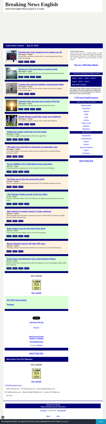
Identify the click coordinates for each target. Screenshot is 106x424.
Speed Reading (86, 135)
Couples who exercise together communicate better (41, 85)
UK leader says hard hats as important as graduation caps (32, 147)
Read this (65, 421)
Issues (86, 117)
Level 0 (21, 76)
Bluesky (40, 345)
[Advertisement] (53, 27)
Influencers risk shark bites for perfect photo (38, 69)
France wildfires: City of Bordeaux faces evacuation (29, 164)
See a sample (36, 293)
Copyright (43, 410)
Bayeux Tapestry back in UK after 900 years (26, 244)
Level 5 (27, 61)
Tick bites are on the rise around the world (25, 179)
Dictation (86, 144)
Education (86, 111)
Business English (86, 105)
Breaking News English (31, 4)
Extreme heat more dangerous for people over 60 (40, 52)
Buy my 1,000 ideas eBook (86, 65)
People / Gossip (86, 123)
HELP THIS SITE (36, 354)
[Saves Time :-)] (36, 284)
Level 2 (32, 76)
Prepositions (86, 153)
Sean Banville (61, 410)
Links (58, 416)
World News (86, 129)
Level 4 (21, 61)
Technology (86, 126)
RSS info (36, 327)
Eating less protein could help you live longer (26, 132)
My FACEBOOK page (36, 342)
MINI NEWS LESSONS (79, 84)
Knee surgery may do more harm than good (26, 229)
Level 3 (38, 76)
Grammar (86, 141)
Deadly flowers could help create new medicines (39, 117)
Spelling (86, 150)
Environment (86, 108)
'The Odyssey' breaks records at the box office (27, 194)
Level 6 (32, 61)
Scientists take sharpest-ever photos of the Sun (39, 102)
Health (86, 114)
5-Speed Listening (86, 138)
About (48, 416)
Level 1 (27, 76)
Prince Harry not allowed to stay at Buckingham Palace (31, 259)
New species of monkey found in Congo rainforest (29, 212)
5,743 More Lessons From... (13, 385)
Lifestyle (86, 120)
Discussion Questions (86, 147)
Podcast (10, 305)
